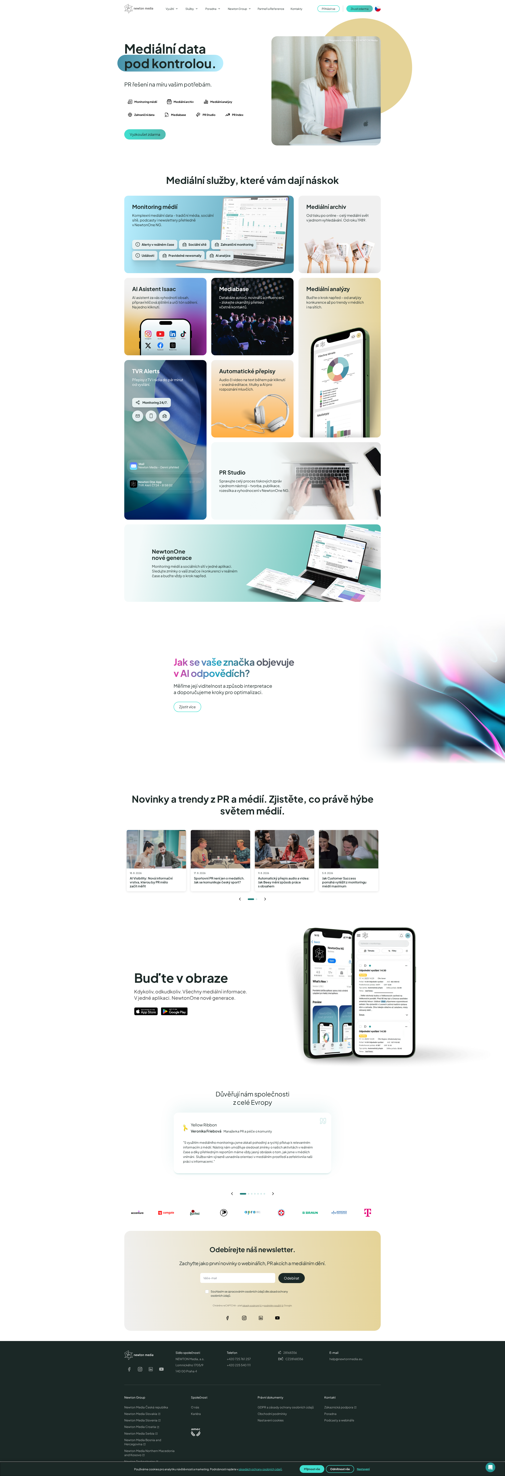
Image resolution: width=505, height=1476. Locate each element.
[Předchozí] (240, 899)
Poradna (330, 1414)
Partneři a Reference (271, 8)
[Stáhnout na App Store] (146, 1011)
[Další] (265, 899)
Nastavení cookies (271, 1420)
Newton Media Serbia (139, 1433)
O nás (195, 1407)
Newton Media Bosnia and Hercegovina (142, 1442)
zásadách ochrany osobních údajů (260, 1469)
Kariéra (196, 1414)
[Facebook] (228, 1319)
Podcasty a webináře (339, 1420)
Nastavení (363, 1469)
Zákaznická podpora (338, 1407)
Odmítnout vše (340, 1469)
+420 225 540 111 (239, 1365)
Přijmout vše (312, 1469)
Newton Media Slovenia (140, 1420)
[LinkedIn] (261, 1319)
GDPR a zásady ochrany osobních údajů (286, 1407)
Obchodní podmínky (272, 1414)
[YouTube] (277, 1319)
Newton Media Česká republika (146, 1407)
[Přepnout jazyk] (378, 9)
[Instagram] (244, 1319)
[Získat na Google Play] (174, 1011)
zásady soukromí (250, 1305)
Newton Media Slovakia (140, 1414)
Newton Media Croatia (140, 1427)
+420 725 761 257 (239, 1359)
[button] (490, 1467)
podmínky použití (272, 1305)
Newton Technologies (139, 1461)
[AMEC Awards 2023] (195, 1432)
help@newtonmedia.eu (345, 1359)
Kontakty (296, 8)
